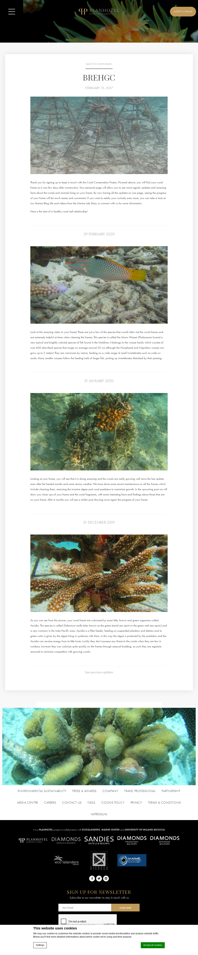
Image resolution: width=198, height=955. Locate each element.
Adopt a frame (183, 11)
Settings (40, 945)
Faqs (91, 803)
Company (110, 791)
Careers (50, 803)
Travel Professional (140, 791)
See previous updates (99, 672)
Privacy (136, 803)
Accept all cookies (152, 945)
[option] (99, 135)
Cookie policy (112, 803)
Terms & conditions (164, 803)
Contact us (72, 803)
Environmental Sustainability (42, 791)
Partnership (171, 791)
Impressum (99, 814)
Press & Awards (84, 791)
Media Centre (27, 803)
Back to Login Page (99, 64)
